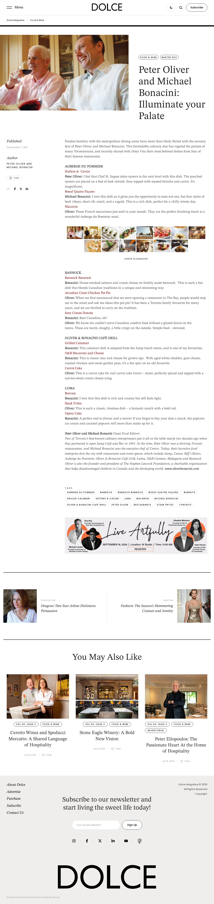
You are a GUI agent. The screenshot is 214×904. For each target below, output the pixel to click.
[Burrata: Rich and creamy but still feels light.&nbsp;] (162, 246)
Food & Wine (37, 20)
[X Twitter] (21, 189)
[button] (15, 7)
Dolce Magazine (15, 20)
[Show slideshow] (136, 259)
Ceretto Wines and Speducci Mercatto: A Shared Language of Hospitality (38, 739)
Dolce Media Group (49, 897)
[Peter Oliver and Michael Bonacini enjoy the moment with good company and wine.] (75, 232)
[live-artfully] (136, 553)
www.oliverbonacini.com (182, 469)
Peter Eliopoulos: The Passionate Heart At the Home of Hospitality (176, 745)
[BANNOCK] (144, 232)
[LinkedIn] (27, 189)
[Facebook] (15, 189)
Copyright (201, 793)
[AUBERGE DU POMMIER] (92, 232)
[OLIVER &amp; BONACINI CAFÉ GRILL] (197, 232)
